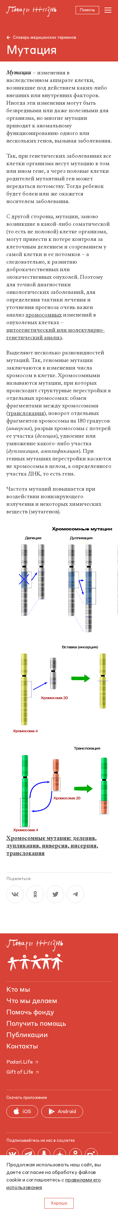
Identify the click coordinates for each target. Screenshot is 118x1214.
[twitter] (55, 894)
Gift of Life (19, 1072)
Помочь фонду (30, 1012)
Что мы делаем (31, 1001)
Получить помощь (36, 1023)
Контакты (22, 1046)
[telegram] (75, 894)
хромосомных (43, 314)
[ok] (35, 894)
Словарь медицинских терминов (44, 38)
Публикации (27, 1035)
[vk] (15, 894)
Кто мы (18, 989)
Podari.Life (19, 1062)
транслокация (26, 413)
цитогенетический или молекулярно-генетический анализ (55, 333)
